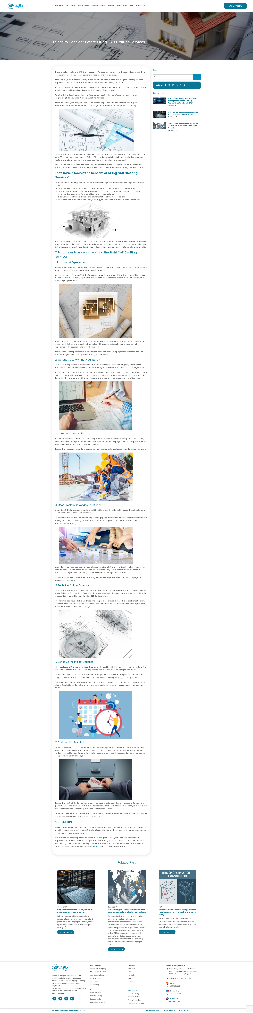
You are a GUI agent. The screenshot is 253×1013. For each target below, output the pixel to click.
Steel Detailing (95, 993)
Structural (83, 6)
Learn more (64, 949)
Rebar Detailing (96, 996)
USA (131, 6)
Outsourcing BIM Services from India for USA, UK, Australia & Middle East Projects (183, 125)
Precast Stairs (95, 999)
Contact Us (96, 846)
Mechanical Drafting (64, 6)
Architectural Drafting (98, 975)
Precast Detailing (134, 1000)
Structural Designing (98, 969)
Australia (140, 6)
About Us (131, 969)
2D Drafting (94, 985)
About (111, 6)
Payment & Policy (168, 1010)
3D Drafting (94, 981)
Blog (129, 978)
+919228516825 (174, 986)
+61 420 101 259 (174, 1001)
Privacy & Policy (184, 1010)
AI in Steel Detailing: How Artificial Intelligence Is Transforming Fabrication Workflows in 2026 (182, 100)
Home (54, 35)
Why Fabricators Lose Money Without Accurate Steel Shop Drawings (183, 113)
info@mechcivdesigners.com (180, 978)
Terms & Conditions (151, 1010)
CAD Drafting (98, 6)
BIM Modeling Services (98, 1002)
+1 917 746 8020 (175, 994)
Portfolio (122, 6)
